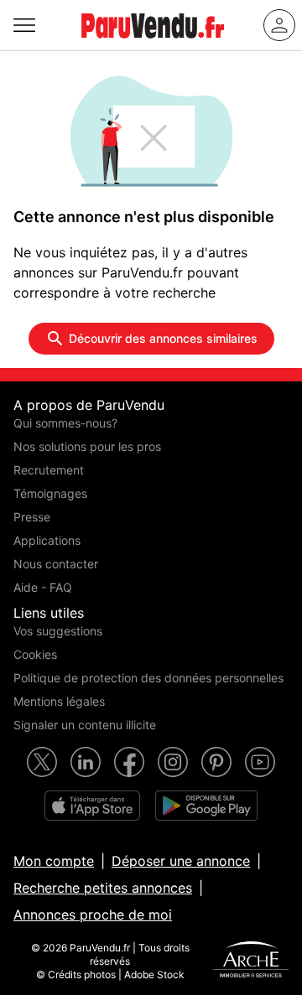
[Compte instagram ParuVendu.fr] (173, 762)
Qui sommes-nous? (65, 423)
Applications (47, 540)
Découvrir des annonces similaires (163, 338)
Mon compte (53, 860)
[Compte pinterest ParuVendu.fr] (216, 762)
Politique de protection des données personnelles (148, 678)
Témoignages (50, 493)
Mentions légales (59, 701)
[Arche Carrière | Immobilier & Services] (251, 961)
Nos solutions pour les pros (87, 446)
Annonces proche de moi (92, 914)
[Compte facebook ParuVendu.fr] (129, 762)
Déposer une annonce (181, 860)
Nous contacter (55, 564)
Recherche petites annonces (102, 887)
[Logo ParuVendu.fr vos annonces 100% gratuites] (152, 45)
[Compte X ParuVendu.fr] (42, 762)
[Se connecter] (279, 25)
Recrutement (48, 470)
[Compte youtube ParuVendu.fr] (260, 762)
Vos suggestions (57, 631)
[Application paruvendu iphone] (92, 805)
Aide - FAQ (42, 587)
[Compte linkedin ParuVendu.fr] (85, 762)
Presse (31, 517)
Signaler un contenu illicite (84, 725)
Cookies (35, 654)
